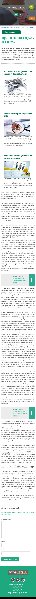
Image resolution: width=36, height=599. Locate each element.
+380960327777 (17, 590)
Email (3, 550)
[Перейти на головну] (16, 7)
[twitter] (18, 580)
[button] (32, 19)
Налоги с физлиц (29, 27)
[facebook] (13, 580)
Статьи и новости (18, 27)
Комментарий (6, 519)
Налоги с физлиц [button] (10, 32)
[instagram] (23, 580)
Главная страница (6, 27)
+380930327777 (17, 587)
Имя (3, 541)
